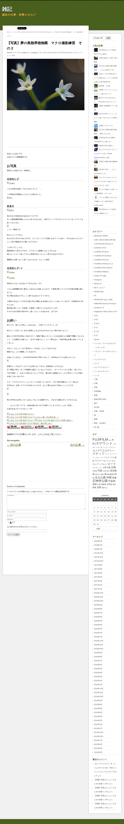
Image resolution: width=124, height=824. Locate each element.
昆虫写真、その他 (104, 86)
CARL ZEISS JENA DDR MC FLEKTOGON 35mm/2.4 (55, 52)
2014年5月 (98, 712)
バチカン (97, 457)
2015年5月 (98, 669)
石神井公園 (100, 480)
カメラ (80, 52)
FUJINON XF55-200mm (103, 268)
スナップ (99, 453)
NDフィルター (99, 288)
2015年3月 (98, 677)
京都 (95, 383)
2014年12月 (98, 688)
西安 (114, 484)
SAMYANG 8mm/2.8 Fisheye (105, 304)
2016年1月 (98, 637)
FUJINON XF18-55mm (103, 256)
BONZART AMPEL (101, 236)
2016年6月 (98, 617)
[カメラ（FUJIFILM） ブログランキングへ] (27, 428)
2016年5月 (98, 621)
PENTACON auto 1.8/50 (103, 300)
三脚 (95, 379)
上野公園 (106, 467)
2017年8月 (98, 569)
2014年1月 (98, 728)
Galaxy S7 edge (100, 276)
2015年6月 (98, 665)
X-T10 (96, 331)
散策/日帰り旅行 (100, 399)
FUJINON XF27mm (101, 260)
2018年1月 (98, 549)
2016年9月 (98, 605)
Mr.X (28, 52)
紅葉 (99, 484)
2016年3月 (98, 629)
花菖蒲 (109, 484)
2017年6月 (98, 573)
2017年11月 (98, 557)
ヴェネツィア (97, 468)
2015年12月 (98, 641)
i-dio (110, 440)
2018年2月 (98, 545)
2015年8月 (98, 657)
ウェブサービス (100, 359)
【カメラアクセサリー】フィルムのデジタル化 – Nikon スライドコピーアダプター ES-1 (105, 181)
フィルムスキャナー (101, 371)
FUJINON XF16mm (101, 252)
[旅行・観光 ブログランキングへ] (41, 428)
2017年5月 (98, 577)
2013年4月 (98, 752)
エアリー (112, 447)
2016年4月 (98, 625)
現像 (114, 477)
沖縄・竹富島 (99, 411)
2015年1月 (98, 684)
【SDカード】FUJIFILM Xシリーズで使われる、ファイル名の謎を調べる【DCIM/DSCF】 (105, 78)
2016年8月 (98, 609)
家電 (95, 395)
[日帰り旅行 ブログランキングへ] (55, 428)
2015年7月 (98, 661)
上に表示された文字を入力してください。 (23, 527)
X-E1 (75, 52)
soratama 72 (99, 308)
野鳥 (94, 487)
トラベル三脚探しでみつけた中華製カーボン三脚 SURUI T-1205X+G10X (105, 201)
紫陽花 (103, 484)
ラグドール (100, 461)
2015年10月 (98, 649)
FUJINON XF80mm (101, 272)
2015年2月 (98, 681)
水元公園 (100, 477)
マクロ (106, 457)
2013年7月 (98, 740)
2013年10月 (98, 736)
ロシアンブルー (100, 464)
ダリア (107, 454)
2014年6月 (98, 708)
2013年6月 (98, 744)
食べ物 (96, 427)
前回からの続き (13, 154)
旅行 (95, 403)
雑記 (7, 9)
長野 (99, 487)
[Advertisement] (45, 130)
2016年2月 (98, 633)
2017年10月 (98, 561)
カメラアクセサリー (101, 367)
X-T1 (96, 327)
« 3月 (98, 528)
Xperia (96, 339)
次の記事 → (77, 444)
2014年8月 (98, 704)
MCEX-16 (97, 284)
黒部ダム (105, 488)
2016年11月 (98, 597)
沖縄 (109, 477)
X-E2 (96, 319)
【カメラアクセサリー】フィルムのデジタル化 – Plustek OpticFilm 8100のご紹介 (105, 153)
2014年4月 (98, 716)
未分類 (96, 407)
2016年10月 (98, 601)
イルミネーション (102, 447)
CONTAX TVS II (100, 248)
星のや (97, 474)
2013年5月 (98, 748)
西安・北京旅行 (100, 423)
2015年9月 (98, 653)
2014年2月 (98, 724)
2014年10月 (98, 696)
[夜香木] (10, 210)
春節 (102, 474)
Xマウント (104, 443)
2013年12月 (98, 732)
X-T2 (96, 335)
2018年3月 (98, 541)
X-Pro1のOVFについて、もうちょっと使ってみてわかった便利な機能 (105, 118)
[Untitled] (11, 183)
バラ (102, 457)
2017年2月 (98, 585)
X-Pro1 (96, 323)
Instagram (98, 280)
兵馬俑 (95, 471)
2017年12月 (98, 553)
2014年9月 (98, 700)
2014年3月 (98, 720)
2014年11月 (98, 692)
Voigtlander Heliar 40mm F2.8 (105, 312)
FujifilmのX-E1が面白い (106, 145)
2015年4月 (98, 673)
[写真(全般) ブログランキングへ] (13, 428)
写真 (13, 55)
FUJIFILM (100, 439)
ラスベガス (110, 461)
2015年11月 (98, 645)
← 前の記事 (14, 444)
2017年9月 (98, 565)
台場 (104, 471)
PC (95, 296)
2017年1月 (98, 589)
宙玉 (108, 471)
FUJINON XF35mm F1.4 (103, 264)
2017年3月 (98, 581)
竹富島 (112, 481)
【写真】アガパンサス (105, 126)
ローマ (112, 463)
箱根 (95, 419)
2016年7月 (98, 613)
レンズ (9, 55)
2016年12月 (98, 593)
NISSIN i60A (99, 292)
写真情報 (97, 391)
